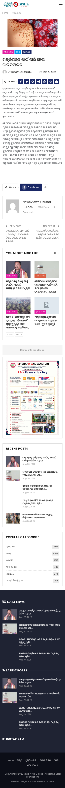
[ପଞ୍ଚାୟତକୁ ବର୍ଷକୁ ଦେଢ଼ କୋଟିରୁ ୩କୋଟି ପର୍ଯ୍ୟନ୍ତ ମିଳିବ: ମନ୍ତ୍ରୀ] (18, 269)
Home (10, 760)
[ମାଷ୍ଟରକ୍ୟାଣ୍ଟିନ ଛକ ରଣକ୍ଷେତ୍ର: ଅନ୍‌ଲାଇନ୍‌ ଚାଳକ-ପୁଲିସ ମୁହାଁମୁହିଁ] (46, 305)
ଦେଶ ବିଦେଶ (40, 275)
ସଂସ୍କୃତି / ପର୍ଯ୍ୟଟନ (14, 580)
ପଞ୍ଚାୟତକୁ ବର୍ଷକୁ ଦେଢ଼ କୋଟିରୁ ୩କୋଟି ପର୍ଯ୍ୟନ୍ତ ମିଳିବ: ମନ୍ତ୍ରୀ (39, 459)
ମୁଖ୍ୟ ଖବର (8, 52)
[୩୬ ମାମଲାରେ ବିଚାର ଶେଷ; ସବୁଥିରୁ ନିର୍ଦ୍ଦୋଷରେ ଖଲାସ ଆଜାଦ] (13, 518)
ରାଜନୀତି (9, 560)
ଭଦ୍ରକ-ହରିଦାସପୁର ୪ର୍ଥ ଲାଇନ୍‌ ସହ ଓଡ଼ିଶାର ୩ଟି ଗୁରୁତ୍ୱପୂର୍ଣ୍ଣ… (37, 487)
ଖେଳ (56, 760)
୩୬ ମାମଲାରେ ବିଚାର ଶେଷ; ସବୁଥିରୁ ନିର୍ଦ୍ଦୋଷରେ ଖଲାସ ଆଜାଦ (37, 516)
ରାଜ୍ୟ (18, 52)
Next (18, 334)
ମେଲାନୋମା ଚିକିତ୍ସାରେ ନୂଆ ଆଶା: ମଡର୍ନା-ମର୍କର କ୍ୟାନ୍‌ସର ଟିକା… (40, 473)
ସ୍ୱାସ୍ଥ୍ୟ (26, 52)
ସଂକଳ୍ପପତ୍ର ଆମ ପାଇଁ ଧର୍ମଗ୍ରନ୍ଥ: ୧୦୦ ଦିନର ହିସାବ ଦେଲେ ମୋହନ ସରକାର (17, 236)
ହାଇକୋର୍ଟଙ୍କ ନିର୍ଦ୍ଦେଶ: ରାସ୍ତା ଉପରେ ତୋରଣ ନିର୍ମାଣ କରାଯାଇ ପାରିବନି (47, 234)
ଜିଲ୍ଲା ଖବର (45, 760)
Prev (10, 334)
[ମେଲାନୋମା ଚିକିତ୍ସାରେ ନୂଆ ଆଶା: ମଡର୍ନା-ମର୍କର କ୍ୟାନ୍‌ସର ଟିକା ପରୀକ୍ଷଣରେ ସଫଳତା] (46, 269)
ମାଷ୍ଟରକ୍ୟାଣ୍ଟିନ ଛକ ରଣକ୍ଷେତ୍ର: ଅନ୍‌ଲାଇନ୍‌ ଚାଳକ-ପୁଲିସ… (38, 502)
